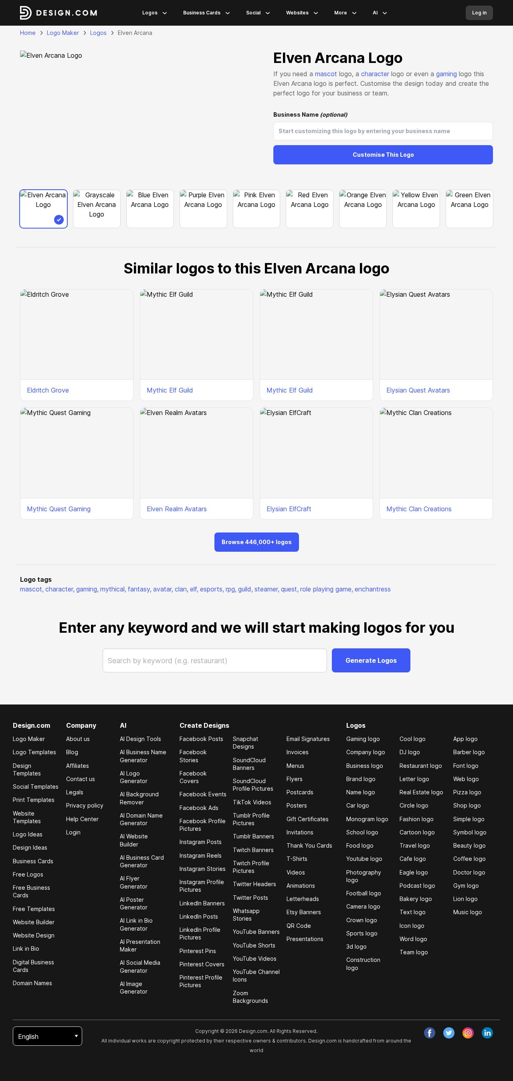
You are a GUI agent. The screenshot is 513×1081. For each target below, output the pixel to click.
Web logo (466, 778)
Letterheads (303, 898)
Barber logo (469, 752)
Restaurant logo (421, 765)
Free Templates (34, 908)
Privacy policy (84, 805)
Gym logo (466, 885)
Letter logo (414, 778)
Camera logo (363, 906)
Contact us (80, 778)
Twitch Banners (253, 849)
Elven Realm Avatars (177, 509)
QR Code (299, 925)
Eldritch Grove (48, 390)
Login (73, 832)
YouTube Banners (256, 931)
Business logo (364, 765)
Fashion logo (417, 819)
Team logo (414, 952)
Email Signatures (308, 738)
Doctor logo (469, 872)
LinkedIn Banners (202, 903)
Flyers (295, 778)
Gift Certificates (308, 819)
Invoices (298, 752)
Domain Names (32, 983)
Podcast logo (417, 885)
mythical (113, 589)
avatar (163, 589)
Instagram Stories (203, 868)
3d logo (356, 946)
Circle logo (414, 805)
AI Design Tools (140, 738)
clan (181, 589)
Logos (150, 13)
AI (375, 13)
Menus (295, 765)
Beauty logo (469, 845)
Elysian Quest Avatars (418, 390)
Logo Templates (34, 752)
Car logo (357, 805)
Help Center (82, 819)
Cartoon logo (417, 832)
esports (212, 589)
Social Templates (36, 786)
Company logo (365, 752)
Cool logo (413, 738)
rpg (231, 589)
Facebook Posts (201, 738)
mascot (326, 74)
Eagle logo (414, 872)
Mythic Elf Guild (170, 390)
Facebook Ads (199, 807)
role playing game (326, 589)
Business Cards (201, 13)
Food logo (360, 845)
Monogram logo (367, 819)
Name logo (360, 792)
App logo (465, 738)
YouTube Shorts (254, 945)
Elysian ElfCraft (289, 509)
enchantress (373, 589)
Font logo (466, 765)
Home (28, 32)
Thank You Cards (309, 845)
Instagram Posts (201, 841)
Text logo (413, 912)
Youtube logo (364, 858)
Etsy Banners (304, 912)
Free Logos (28, 874)
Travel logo (415, 845)
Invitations (300, 832)
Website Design (34, 935)
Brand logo (361, 778)
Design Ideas (30, 847)
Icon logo (412, 925)
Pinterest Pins (198, 950)
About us (78, 738)
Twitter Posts (250, 897)
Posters (297, 805)
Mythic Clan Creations (419, 509)
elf (194, 589)
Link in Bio (26, 948)
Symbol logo (470, 832)
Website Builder (34, 922)
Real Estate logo (421, 792)
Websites (297, 13)
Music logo (467, 912)
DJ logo (410, 752)
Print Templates (34, 799)
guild (245, 589)
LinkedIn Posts (199, 916)
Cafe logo (413, 858)
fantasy (139, 589)
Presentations (305, 938)
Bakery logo (416, 898)
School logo (362, 832)
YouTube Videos (255, 958)
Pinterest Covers (202, 964)
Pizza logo (467, 792)
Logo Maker (63, 32)
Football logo (363, 893)
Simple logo (469, 819)
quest (290, 589)
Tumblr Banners (253, 836)
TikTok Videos (252, 802)
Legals (74, 792)
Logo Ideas (27, 834)
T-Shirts (297, 858)
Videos (296, 872)
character (375, 74)
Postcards (300, 792)
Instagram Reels (201, 855)
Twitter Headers (254, 884)
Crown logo (361, 920)
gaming (446, 74)
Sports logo (362, 933)
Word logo (413, 938)
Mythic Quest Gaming (59, 509)
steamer (266, 589)
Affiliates (77, 765)
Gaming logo (363, 738)
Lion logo (465, 898)
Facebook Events (203, 794)
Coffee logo (469, 858)
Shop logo (467, 805)
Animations (301, 885)
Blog (72, 752)
